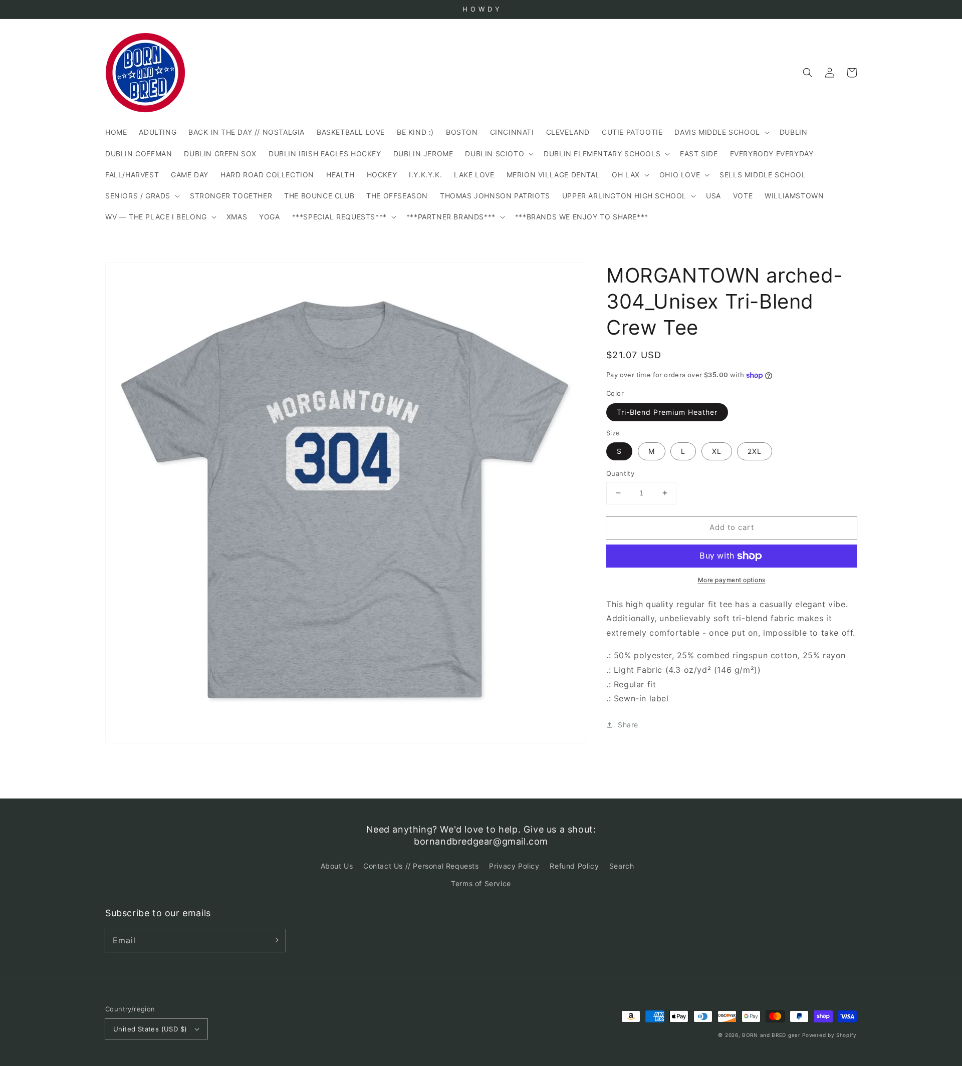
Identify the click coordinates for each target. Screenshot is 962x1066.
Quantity (620, 473)
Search (621, 866)
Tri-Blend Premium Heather (667, 412)
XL (717, 451)
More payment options (732, 580)
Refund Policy (574, 866)
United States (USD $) (150, 1029)
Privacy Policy (514, 866)
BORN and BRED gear (771, 1035)
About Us (337, 866)
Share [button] (628, 725)
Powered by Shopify (829, 1035)
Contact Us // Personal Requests (421, 866)
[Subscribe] (275, 940)
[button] (808, 73)
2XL (755, 451)
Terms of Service (481, 883)
